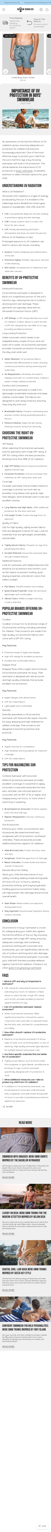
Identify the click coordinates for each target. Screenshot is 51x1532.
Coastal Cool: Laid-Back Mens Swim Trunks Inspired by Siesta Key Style (24, 1271)
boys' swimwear (24, 170)
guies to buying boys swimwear (24, 967)
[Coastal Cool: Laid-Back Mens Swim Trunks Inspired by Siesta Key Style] (25, 1252)
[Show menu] (4, 9)
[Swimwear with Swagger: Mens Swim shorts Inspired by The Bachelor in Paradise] (25, 1140)
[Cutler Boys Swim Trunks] (23, 54)
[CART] (47, 9)
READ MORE (25, 1122)
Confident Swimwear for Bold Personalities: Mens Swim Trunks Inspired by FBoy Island (25, 1328)
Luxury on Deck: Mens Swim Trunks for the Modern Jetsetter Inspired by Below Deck (24, 1215)
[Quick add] (5, 71)
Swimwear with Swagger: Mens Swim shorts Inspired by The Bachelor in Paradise (24, 1158)
